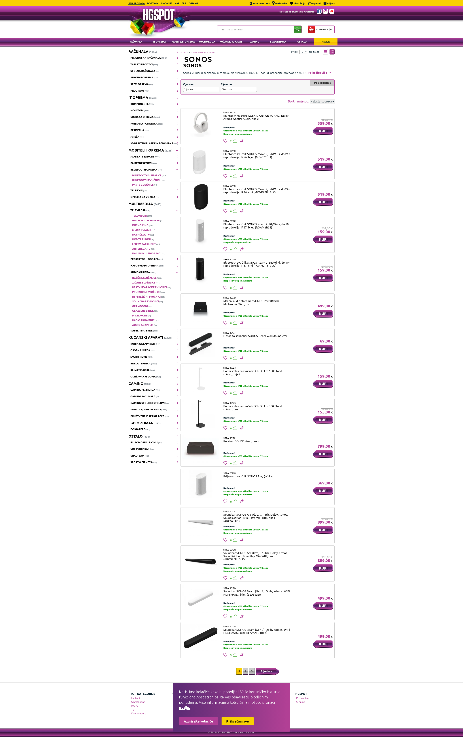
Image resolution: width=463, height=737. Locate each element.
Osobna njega (142, 350)
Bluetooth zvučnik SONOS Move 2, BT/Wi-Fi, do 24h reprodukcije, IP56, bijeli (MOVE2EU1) (256, 155)
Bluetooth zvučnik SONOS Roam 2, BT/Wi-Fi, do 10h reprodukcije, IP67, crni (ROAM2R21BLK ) (256, 264)
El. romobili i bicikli (146, 442)
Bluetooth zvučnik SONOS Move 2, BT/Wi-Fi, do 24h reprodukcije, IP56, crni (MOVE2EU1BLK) (256, 190)
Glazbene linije (145, 310)
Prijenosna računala (148, 57)
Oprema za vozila (144, 196)
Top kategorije (142, 693)
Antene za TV (143, 248)
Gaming (254, 41)
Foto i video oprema (147, 265)
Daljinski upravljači (148, 253)
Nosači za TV (143, 234)
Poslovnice (302, 698)
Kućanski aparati (231, 41)
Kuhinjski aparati (145, 343)
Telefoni (138, 190)
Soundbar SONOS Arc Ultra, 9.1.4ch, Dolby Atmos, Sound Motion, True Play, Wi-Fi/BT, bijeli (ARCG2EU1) (255, 517)
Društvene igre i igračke (149, 416)
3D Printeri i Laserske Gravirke (154, 143)
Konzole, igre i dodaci (148, 409)
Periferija (139, 130)
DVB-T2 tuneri (143, 239)
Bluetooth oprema (146, 169)
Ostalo (302, 41)
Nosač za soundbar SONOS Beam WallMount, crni (255, 335)
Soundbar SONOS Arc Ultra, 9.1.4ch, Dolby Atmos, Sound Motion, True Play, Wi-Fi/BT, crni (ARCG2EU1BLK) (255, 556)
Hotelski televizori (147, 220)
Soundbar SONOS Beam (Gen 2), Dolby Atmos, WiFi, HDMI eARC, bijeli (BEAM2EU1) (256, 592)
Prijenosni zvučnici (148, 291)
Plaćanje (166, 3)
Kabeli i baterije (144, 330)
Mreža (137, 136)
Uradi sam (140, 455)
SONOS (210, 52)
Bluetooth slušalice (149, 175)
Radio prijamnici (145, 320)
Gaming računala (145, 396)
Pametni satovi (143, 163)
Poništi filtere (322, 82)
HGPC (134, 705)
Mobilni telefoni (145, 156)
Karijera (180, 3)
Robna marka (197, 52)
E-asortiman (278, 41)
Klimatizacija (142, 369)
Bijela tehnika (143, 363)
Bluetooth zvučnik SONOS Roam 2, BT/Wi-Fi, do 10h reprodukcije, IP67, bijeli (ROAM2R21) (256, 225)
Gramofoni (142, 306)
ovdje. (184, 707)
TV (132, 709)
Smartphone (138, 701)
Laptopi (135, 698)
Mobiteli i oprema (183, 41)
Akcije (326, 41)
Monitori (139, 110)
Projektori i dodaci (146, 259)
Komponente (142, 103)
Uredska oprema (145, 116)
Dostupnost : (229, 127)
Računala (135, 41)
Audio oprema (143, 272)
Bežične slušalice (147, 277)
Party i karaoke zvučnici (151, 287)
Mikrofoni (141, 315)
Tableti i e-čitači (144, 64)
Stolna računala (144, 70)
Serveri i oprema (144, 77)
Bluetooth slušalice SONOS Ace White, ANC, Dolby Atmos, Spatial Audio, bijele (255, 117)
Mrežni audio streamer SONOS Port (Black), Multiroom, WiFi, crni (251, 302)
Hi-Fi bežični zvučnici (148, 296)
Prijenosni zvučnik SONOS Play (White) (248, 476)
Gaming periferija (145, 389)
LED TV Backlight (146, 243)
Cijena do (226, 84)
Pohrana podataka (146, 123)
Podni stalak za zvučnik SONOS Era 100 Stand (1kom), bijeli (252, 372)
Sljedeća (266, 671)
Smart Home (141, 356)
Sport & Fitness (143, 462)
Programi (139, 90)
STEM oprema (141, 84)
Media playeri (143, 229)
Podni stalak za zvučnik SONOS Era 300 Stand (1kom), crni (252, 407)
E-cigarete (140, 429)
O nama (193, 3)
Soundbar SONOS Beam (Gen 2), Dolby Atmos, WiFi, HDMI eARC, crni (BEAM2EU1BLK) (256, 631)
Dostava (152, 3)
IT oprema (159, 41)
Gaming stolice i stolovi (149, 402)
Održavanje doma (145, 376)
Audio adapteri (145, 324)
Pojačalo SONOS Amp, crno (240, 441)
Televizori (140, 210)
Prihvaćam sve (237, 721)
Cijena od (188, 84)
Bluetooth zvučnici (148, 180)
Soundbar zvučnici (147, 301)
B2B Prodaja (136, 3)
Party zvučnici (144, 184)
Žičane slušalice (146, 282)
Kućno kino (142, 225)
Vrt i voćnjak (142, 448)
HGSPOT (184, 52)
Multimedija (207, 41)
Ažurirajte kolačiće (198, 721)
